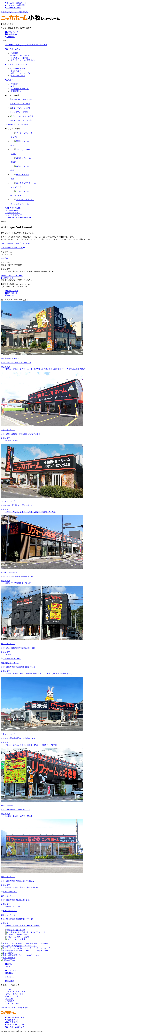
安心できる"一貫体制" (19, 58)
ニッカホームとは (13, 49)
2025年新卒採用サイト (15, 1017)
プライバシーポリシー (15, 1025)
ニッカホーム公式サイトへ (12, 248)
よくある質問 (16, 71)
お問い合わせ (12, 32)
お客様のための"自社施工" (21, 55)
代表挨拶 (14, 53)
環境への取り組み (18, 76)
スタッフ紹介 (13, 215)
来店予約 (11, 37)
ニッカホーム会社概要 (15, 5)
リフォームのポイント (17, 124)
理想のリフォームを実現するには (24, 60)
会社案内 (9, 80)
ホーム (8, 989)
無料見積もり (12, 34)
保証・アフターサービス (20, 73)
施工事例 (12, 210)
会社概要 (14, 84)
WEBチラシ (13, 208)
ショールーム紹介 (18, 217)
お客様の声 (12, 213)
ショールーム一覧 (13, 8)
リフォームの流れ (18, 69)
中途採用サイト (17, 91)
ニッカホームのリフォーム (26, 45)
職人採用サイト (12, 1022)
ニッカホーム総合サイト (16, 3)
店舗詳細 (5, 258)
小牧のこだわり (11, 996)
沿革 (12, 86)
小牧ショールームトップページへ (14, 243)
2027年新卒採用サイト (20, 89)
